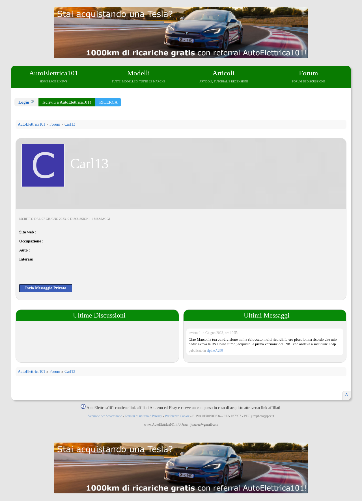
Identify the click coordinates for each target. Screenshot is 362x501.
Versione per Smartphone (105, 416)
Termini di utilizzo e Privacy (143, 416)
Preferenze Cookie (177, 416)
